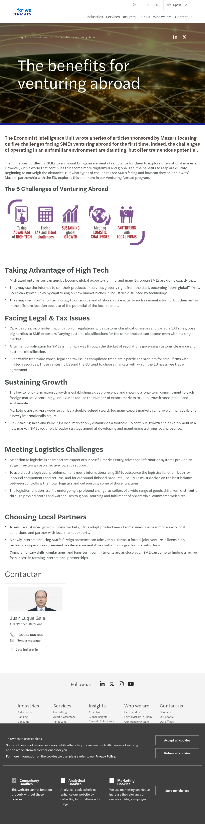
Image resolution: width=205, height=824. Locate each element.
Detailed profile (26, 649)
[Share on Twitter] (184, 36)
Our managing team (136, 721)
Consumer (24, 721)
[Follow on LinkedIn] (102, 684)
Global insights (98, 717)
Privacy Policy (105, 756)
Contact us (183, 16)
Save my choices (177, 790)
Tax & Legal (60, 721)
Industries (95, 16)
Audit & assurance (64, 717)
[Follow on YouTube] (130, 684)
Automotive (25, 712)
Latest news (41, 37)
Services (113, 16)
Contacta (165, 712)
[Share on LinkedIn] (175, 36)
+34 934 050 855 (29, 635)
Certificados (132, 712)
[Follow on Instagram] (121, 684)
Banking (23, 717)
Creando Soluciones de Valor (101, 723)
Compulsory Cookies (29, 782)
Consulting (60, 712)
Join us (144, 16)
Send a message (28, 640)
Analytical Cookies (76, 782)
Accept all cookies (177, 740)
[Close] (200, 15)
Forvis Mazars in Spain (138, 717)
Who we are (162, 16)
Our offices (167, 721)
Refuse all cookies (177, 753)
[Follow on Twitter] (111, 684)
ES (156, 4)
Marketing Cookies (126, 782)
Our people (167, 717)
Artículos (94, 712)
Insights (129, 16)
